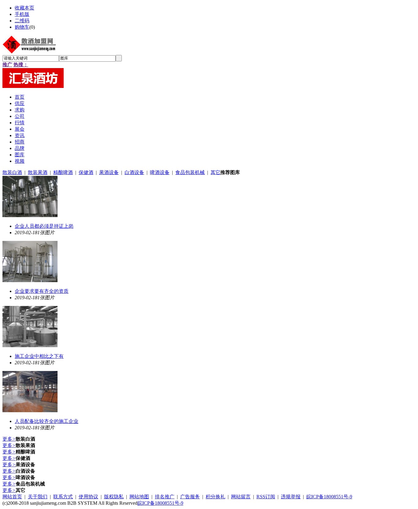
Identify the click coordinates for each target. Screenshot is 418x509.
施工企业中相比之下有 (39, 356)
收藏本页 (24, 7)
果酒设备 (109, 172)
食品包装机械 (190, 172)
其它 (215, 172)
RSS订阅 (265, 496)
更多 (9, 439)
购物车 (22, 27)
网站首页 (12, 496)
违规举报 (290, 496)
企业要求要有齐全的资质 (42, 291)
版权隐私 (114, 496)
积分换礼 (215, 496)
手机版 (22, 14)
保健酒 (86, 172)
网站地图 (139, 496)
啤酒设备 (160, 172)
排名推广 (164, 496)
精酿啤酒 (63, 172)
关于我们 (37, 496)
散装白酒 (12, 172)
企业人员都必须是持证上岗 (44, 226)
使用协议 (88, 496)
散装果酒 (37, 172)
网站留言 (241, 496)
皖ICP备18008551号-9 (329, 496)
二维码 (22, 20)
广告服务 (190, 496)
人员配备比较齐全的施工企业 (46, 421)
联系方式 (63, 496)
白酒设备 (134, 172)
